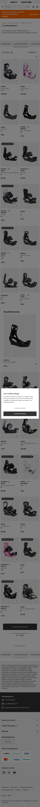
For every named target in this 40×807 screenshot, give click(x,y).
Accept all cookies (20, 413)
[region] (20, 403)
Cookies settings (20, 408)
